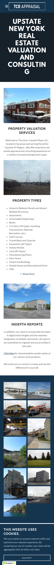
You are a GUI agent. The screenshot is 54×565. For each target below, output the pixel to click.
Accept (27, 558)
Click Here (9, 353)
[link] (27, 6)
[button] (4, 6)
